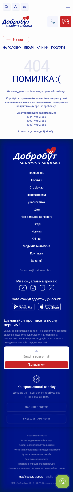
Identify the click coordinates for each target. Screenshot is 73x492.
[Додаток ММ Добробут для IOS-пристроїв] (49, 307)
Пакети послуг (36, 195)
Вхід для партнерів (36, 418)
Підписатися (36, 364)
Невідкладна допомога (36, 217)
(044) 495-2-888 (36, 116)
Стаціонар (36, 187)
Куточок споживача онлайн (36, 454)
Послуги (58, 47)
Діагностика (36, 202)
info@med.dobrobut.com (40, 270)
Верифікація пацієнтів (36, 459)
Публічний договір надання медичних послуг (36, 449)
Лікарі (29, 47)
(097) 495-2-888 (36, 120)
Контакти (36, 253)
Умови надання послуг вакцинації (36, 445)
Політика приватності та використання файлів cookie (36, 468)
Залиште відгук (36, 407)
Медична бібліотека (36, 246)
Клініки (42, 47)
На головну (12, 47)
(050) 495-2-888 (36, 124)
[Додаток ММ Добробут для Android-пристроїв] (23, 307)
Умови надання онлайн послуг (37, 440)
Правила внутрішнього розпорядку (36, 463)
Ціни (37, 209)
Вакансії (36, 261)
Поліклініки (36, 173)
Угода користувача (36, 435)
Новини (36, 231)
